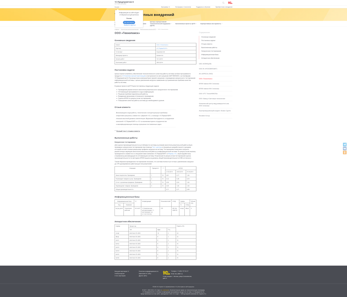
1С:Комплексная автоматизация (133, 76)
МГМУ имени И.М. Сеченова (209, 84)
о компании (165, 290)
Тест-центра (156, 147)
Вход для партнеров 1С (122, 271)
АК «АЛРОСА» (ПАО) (206, 74)
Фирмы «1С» (172, 154)
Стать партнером (120, 276)
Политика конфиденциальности (148, 271)
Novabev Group (204, 116)
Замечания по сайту (145, 273)
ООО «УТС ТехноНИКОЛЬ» (208, 94)
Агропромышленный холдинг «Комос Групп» (215, 111)
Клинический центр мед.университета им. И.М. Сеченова (214, 105)
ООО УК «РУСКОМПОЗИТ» (208, 69)
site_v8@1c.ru (179, 274)
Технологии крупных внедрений (144, 14)
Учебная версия (119, 273)
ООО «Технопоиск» (162, 45)
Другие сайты (143, 276)
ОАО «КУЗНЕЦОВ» (205, 64)
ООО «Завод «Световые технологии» (212, 99)
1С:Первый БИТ (162, 48)
